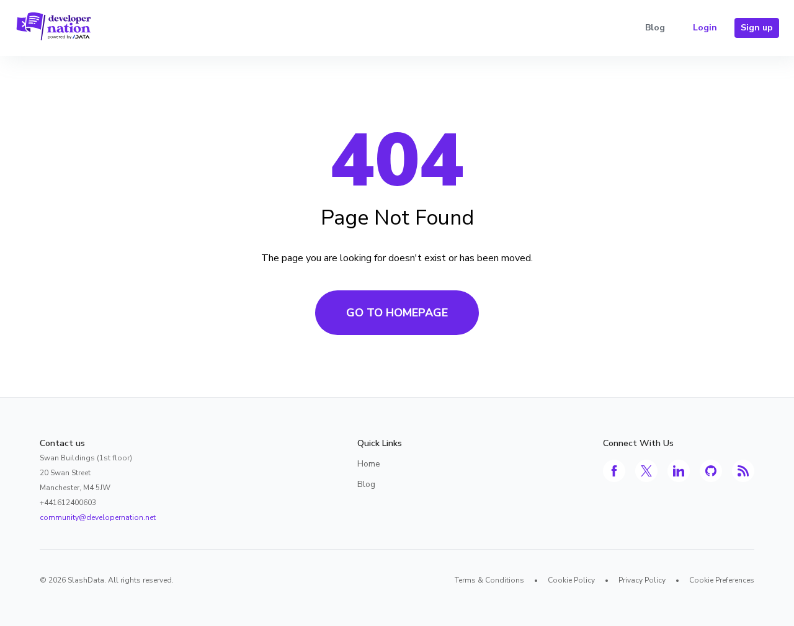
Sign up (757, 28)
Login (705, 28)
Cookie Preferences (721, 580)
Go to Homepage (397, 312)
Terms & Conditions (489, 580)
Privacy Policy (642, 580)
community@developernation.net (98, 517)
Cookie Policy (571, 580)
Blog (655, 28)
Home (368, 464)
